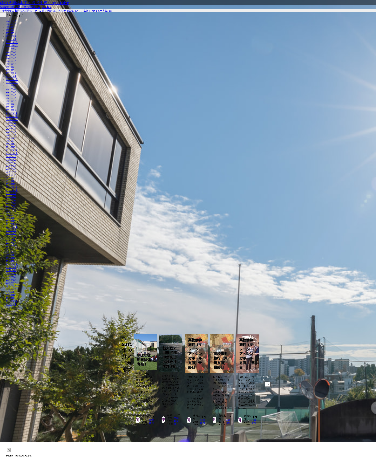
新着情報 (17, 10)
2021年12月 (12, 79)
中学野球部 (6, 10)
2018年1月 (11, 218)
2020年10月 (12, 119)
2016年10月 (12, 264)
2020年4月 (11, 138)
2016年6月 (11, 276)
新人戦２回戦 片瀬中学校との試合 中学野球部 (170, 357)
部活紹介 (107, 10)
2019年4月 (11, 172)
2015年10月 (12, 301)
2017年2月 (11, 252)
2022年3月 (11, 70)
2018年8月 (11, 196)
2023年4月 (11, 30)
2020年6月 (11, 132)
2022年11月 (12, 45)
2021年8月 (11, 92)
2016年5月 (11, 279)
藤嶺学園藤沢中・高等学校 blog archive (34, 2)
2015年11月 (12, 298)
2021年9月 (11, 88)
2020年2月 (11, 141)
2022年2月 (11, 73)
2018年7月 (11, 199)
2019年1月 (11, 181)
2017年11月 (12, 224)
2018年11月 (12, 187)
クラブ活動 (38, 10)
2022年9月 (11, 51)
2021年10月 (12, 85)
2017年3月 (11, 249)
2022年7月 (11, 58)
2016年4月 (11, 283)
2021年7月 (11, 95)
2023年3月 (11, 33)
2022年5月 (11, 64)
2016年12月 (12, 258)
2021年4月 (11, 104)
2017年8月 (11, 233)
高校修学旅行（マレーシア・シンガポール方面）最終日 (195, 353)
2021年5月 (11, 101)
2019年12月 (12, 147)
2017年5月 (11, 243)
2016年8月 (11, 270)
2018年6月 (11, 202)
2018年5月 (11, 206)
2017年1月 (11, 255)
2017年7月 (11, 236)
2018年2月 (11, 215)
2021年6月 (11, 98)
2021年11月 (12, 82)
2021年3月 (11, 107)
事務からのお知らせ (55, 10)
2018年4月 (11, 209)
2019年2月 (11, 178)
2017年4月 (11, 246)
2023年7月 (11, 21)
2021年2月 (11, 110)
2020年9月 (11, 122)
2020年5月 (11, 135)
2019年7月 (11, 162)
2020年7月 (11, 129)
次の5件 (266, 381)
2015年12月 (12, 295)
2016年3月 (11, 286)
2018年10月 (12, 190)
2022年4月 (11, 67)
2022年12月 (12, 42)
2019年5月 (11, 169)
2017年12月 (12, 221)
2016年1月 (11, 292)
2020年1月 (11, 144)
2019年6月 (11, 165)
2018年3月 (11, 212)
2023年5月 (11, 27)
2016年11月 (12, 261)
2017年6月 (11, 239)
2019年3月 (11, 175)
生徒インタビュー (92, 10)
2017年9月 (11, 230)
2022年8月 (11, 55)
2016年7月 (11, 273)
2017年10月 (12, 227)
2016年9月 (11, 267)
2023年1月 (11, 39)
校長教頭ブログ (74, 10)
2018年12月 (12, 184)
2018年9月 (11, 193)
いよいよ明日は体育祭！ (144, 359)
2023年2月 (11, 36)
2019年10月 (12, 153)
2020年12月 (12, 113)
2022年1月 (11, 76)
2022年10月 (12, 48)
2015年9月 (11, 304)
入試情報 (27, 10)
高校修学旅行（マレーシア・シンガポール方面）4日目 (247, 353)
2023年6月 (11, 24)
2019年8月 (11, 159)
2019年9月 (11, 156)
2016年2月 (11, 289)
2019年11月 (12, 150)
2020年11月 (12, 116)
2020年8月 (11, 125)
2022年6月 (11, 61)
